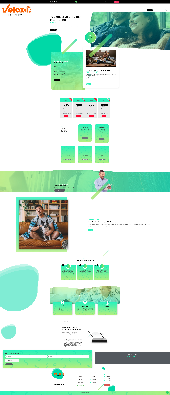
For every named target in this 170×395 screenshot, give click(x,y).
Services (109, 10)
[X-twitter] (59, 384)
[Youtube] (55, 1)
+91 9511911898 (108, 374)
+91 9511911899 (108, 376)
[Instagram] (53, 1)
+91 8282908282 (132, 357)
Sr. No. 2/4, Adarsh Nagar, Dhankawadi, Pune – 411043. (110, 381)
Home (101, 10)
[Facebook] (51, 1)
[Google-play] (63, 384)
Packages (114, 10)
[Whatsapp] (57, 1)
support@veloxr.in (108, 378)
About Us (104, 10)
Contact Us (120, 10)
